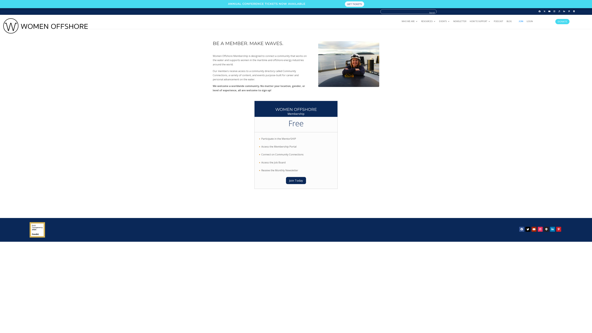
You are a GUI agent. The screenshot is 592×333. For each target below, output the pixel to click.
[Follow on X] (527, 229)
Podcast (498, 21)
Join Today (296, 180)
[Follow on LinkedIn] (564, 11)
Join (521, 21)
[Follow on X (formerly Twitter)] (544, 11)
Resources (427, 21)
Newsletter (459, 21)
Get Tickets (354, 4)
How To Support (478, 21)
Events (443, 21)
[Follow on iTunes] (559, 11)
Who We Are (408, 21)
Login (530, 21)
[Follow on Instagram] (554, 11)
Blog (509, 21)
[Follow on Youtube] (549, 11)
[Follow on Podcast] (574, 11)
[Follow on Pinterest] (569, 11)
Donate (562, 21)
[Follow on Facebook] (539, 11)
